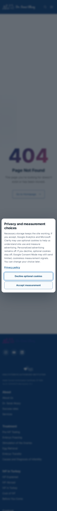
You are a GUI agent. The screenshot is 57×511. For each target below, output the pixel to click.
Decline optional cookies (28, 276)
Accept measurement (28, 285)
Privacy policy (12, 267)
